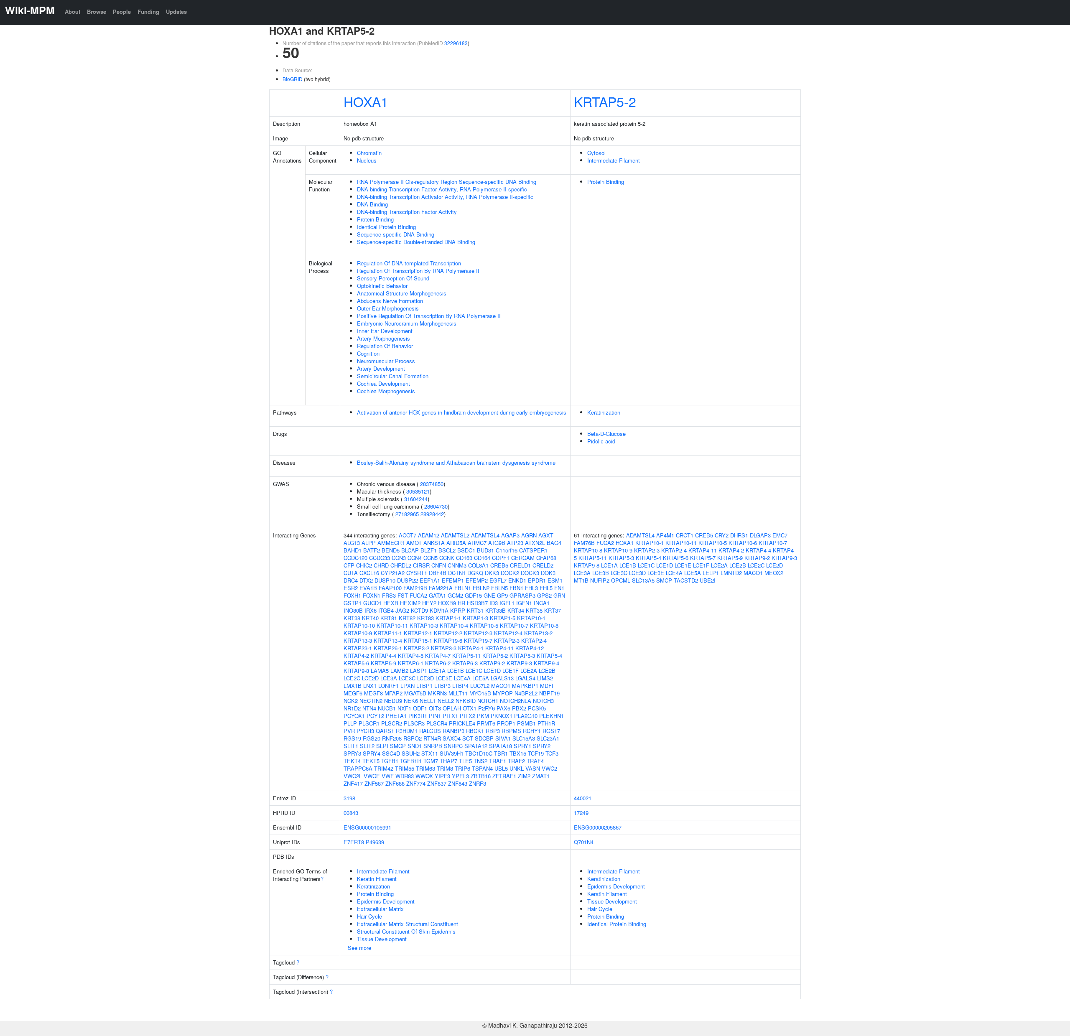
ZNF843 (457, 783)
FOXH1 (352, 595)
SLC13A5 (643, 580)
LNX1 (370, 686)
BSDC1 (466, 550)
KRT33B (495, 610)
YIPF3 (442, 776)
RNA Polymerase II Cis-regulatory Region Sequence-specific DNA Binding (446, 182)
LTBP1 (424, 686)
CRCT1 (684, 535)
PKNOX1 (501, 716)
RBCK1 (475, 731)
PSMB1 (526, 723)
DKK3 (492, 573)
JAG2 (402, 610)
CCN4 (415, 558)
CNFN (438, 565)
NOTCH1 (487, 701)
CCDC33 (379, 558)
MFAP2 (394, 693)
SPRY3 (352, 753)
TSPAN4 (482, 768)
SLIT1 (351, 746)
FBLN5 (499, 588)
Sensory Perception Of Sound (393, 278)
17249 (581, 813)
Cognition (368, 353)
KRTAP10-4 (454, 625)
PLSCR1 (369, 723)
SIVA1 (503, 738)
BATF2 (371, 550)
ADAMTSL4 (485, 535)
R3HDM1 (407, 731)
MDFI (546, 686)
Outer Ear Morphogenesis (388, 308)
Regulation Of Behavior (385, 346)
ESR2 (351, 588)
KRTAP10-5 (484, 625)
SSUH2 (411, 753)
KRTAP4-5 (410, 655)
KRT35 (534, 610)
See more (359, 948)
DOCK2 (510, 573)
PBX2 (519, 708)
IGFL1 (507, 603)
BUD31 (485, 550)
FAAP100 (390, 588)
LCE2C (352, 678)
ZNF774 (415, 783)
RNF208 (392, 738)
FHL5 (546, 588)
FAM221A (441, 588)
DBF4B (437, 573)
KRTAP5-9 (383, 663)
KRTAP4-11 (499, 648)
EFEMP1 (453, 580)
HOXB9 (447, 603)
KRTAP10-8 (544, 625)
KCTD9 (419, 610)
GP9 (502, 595)
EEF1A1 (430, 580)
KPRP (457, 610)
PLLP (350, 723)
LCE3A (388, 678)
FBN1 (516, 588)
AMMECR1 (391, 543)
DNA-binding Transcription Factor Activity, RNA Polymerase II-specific (442, 189)
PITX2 (467, 716)
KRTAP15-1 (418, 640)
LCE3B (600, 573)
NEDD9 (393, 701)
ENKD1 (517, 580)
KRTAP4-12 (529, 648)
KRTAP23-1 (358, 648)
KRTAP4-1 (471, 648)
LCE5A (480, 678)
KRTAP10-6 (743, 543)
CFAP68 (546, 558)
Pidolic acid (601, 441)
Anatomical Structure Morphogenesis (401, 293)
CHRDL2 (400, 565)
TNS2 (480, 761)
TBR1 (501, 753)
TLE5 (465, 761)
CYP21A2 (393, 573)
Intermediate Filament (613, 160)
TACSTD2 (686, 580)
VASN (532, 768)
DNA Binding (372, 204)
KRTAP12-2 (448, 633)
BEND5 (391, 550)
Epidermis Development (386, 901)
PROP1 (506, 723)
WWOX (424, 776)
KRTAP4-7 (438, 655)
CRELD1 (520, 565)
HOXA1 (366, 101)
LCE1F (510, 671)
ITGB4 (386, 610)
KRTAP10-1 (531, 618)
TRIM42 (383, 768)
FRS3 (389, 595)
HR (461, 603)
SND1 (415, 746)
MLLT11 (458, 693)
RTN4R (432, 738)
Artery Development (381, 368)
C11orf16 (506, 550)
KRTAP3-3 (443, 648)
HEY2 (429, 603)
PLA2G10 (526, 716)
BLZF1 (428, 550)
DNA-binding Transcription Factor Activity (407, 212)
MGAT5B (415, 693)
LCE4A (462, 678)
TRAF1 (497, 761)
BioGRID (293, 78)
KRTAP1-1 (448, 618)
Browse (96, 11)
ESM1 (555, 580)
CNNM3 (457, 565)
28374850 (431, 484)
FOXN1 (371, 595)
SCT (467, 738)
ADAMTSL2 (455, 535)
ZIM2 (524, 776)
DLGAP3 (760, 535)
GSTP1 (353, 603)
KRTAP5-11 (466, 655)
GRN (559, 595)
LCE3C (407, 678)
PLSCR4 (436, 723)
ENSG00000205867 (598, 827)
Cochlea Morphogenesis (386, 391)
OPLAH (452, 708)
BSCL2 (447, 550)
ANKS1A (434, 543)
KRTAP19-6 (448, 640)
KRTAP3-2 (416, 648)
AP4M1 (665, 535)
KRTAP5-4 (549, 655)
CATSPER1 (533, 550)
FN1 (559, 588)
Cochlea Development (383, 383)
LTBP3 (442, 686)
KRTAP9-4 (546, 663)
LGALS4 (525, 678)
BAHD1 (353, 550)
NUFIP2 (599, 580)
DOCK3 (530, 573)
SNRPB (432, 746)
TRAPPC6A (358, 768)
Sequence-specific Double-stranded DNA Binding (416, 242)
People (122, 11)
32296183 (456, 42)
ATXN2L (535, 543)
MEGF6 (353, 693)
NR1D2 (352, 708)
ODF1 (420, 708)
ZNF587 (374, 783)
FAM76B (584, 543)
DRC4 (351, 580)
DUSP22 (407, 580)
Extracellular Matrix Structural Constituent (407, 924)
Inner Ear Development (385, 331)
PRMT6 (486, 723)
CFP (349, 565)
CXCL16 (369, 573)
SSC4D (391, 753)
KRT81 (388, 618)
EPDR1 (537, 580)
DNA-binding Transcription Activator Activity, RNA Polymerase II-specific (445, 197)
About (72, 11)
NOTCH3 (543, 701)
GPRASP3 (522, 595)
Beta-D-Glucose (606, 434)
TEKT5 (371, 761)
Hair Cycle (369, 916)
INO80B (353, 610)
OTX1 (469, 708)
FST (402, 595)
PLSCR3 (414, 723)
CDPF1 (501, 558)
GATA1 (437, 595)
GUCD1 (372, 603)
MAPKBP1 (525, 686)
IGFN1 (524, 603)
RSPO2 (412, 738)
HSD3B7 (477, 603)
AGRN (529, 535)
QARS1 (385, 731)
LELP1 (711, 573)
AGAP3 (510, 535)
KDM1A (439, 610)
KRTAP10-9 (358, 633)
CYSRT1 (416, 573)
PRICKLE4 (462, 723)
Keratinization (603, 412)
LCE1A (437, 671)
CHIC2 (364, 565)
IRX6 (370, 610)
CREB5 (499, 565)
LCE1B (455, 671)
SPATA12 (475, 746)
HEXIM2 (410, 603)
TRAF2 (516, 761)
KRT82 (407, 618)
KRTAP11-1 (388, 633)
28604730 (436, 506)
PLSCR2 (391, 723)
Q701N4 (584, 842)
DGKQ (475, 573)
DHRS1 (739, 535)
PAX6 (503, 708)
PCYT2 (375, 716)
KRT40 (370, 618)
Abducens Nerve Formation (390, 301)
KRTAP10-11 (392, 625)
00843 (351, 813)
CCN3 (399, 558)
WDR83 (404, 776)
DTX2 (366, 580)
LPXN (407, 686)
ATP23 (515, 543)
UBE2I (708, 580)
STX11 (429, 753)
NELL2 (446, 701)
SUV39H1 (452, 753)
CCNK (446, 558)
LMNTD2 (731, 573)
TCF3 (551, 753)
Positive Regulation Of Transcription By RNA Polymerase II (429, 316)
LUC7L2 (479, 686)
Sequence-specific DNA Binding (395, 234)
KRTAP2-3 (507, 640)
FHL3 (531, 588)
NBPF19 (549, 693)
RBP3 (493, 731)
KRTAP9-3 (519, 663)
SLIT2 (367, 746)
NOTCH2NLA (515, 701)
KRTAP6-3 (465, 663)
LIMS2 (545, 678)
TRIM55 (404, 768)
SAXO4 (452, 738)
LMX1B (353, 686)
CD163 (464, 558)
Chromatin (369, 153)
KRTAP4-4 (383, 655)
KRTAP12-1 (418, 633)
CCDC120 (355, 558)
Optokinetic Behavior (382, 286)
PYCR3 (365, 731)
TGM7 (430, 761)
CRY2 (722, 535)
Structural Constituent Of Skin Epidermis (406, 931)
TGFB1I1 (411, 761)
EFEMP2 (477, 580)
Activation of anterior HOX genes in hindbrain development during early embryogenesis (461, 412)
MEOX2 (773, 573)
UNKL (517, 768)
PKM (483, 716)
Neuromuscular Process (386, 361)
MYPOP (503, 693)
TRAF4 (535, 761)
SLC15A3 (523, 738)
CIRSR (421, 565)
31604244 (416, 499)
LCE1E (683, 565)
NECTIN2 (370, 701)
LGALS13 (502, 678)
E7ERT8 (354, 842)
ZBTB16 (481, 776)
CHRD (381, 565)
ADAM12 (428, 535)
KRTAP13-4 (388, 640)
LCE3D (425, 678)
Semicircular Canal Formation (392, 376)
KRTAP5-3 (522, 655)
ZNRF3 (477, 783)
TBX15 (518, 753)
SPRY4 (371, 753)
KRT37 (552, 610)
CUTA (351, 573)
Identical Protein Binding (386, 227)
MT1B (581, 580)
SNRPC (453, 746)
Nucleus (367, 160)
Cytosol (596, 153)
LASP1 (418, 671)
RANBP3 (453, 731)
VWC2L (353, 776)
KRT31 (475, 610)
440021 (582, 798)
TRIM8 (445, 768)
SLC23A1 (548, 738)
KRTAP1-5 (502, 618)
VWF (388, 776)
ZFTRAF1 (504, 776)
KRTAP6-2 (438, 663)
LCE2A (528, 671)
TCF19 (536, 753)
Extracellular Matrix (380, 909)
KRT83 (425, 618)
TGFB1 (389, 761)
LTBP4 (460, 686)
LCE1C (474, 671)
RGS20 (371, 738)
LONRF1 (388, 686)
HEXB (390, 603)
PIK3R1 (417, 716)
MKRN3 (437, 693)
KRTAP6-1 (410, 663)
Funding (148, 11)
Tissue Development (382, 939)
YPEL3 (460, 776)
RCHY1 (532, 731)
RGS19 (352, 738)
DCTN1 (457, 573)
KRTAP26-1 (388, 648)
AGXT (545, 535)
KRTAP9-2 (492, 663)
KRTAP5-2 (605, 101)
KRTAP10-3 (424, 625)
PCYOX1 (354, 716)
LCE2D (370, 678)
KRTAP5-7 (703, 558)
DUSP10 (384, 580)
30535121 (418, 491)
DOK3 (548, 573)
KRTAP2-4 (534, 640)
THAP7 (448, 761)
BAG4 (554, 543)
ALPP (369, 543)
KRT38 (352, 618)
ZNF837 (436, 783)
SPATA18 (500, 746)
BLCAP (410, 550)
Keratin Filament (377, 879)
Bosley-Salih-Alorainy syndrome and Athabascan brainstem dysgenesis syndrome (456, 462)
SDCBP (484, 738)
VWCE (372, 776)
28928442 (432, 514)
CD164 (482, 558)
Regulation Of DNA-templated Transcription (409, 263)
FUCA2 (418, 595)
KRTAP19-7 (478, 640)
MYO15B (480, 693)
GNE (489, 595)
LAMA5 (380, 671)
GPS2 (544, 595)
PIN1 (435, 716)
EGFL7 (498, 580)
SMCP (398, 746)
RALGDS (430, 731)
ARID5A (456, 543)
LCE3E (444, 678)
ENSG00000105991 (367, 827)
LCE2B (547, 671)
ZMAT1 (541, 776)
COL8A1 (478, 565)
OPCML (620, 580)
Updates (176, 11)
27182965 (407, 514)
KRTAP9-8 (356, 671)
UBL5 (501, 768)
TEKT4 (352, 761)
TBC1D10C (478, 753)
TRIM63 (425, 768)
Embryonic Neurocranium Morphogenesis (406, 323)
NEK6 (411, 701)
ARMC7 (477, 543)
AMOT (414, 543)
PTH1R (546, 723)
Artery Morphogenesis (383, 338)
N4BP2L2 (526, 693)
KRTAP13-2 (538, 633)
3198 (349, 798)
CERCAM (523, 558)
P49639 (375, 842)
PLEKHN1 (551, 716)
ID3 (493, 603)
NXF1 (404, 708)
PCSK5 (537, 708)
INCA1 (542, 603)
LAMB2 (399, 671)
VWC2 (549, 768)
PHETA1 (396, 716)
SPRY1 (522, 746)
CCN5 (430, 558)
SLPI (382, 746)
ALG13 (352, 543)
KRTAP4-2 (356, 655)
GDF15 (473, 595)
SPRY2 (541, 746)
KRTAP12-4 (508, 633)
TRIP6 (462, 768)
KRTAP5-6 (356, 663)
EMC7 (779, 535)
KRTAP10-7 (514, 625)
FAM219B (415, 588)
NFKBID (466, 701)
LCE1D (492, 671)
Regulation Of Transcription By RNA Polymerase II (418, 271)
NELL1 (428, 701)
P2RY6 (486, 708)
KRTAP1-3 (475, 618)
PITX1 (450, 716)
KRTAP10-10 (359, 625)
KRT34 (515, 610)
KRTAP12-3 (478, 633)
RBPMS (511, 731)
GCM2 (455, 595)
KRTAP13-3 (358, 640)
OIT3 (435, 708)
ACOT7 (407, 535)
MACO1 (500, 686)
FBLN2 (481, 588)
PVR (349, 731)
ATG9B (496, 543)
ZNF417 (353, 783)
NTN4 (369, 708)
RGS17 (551, 731)
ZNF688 (395, 783)
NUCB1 (387, 708)
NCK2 (351, 701)
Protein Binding (375, 219)
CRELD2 (542, 565)
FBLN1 (462, 588)
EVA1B (368, 588)
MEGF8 (373, 693)
